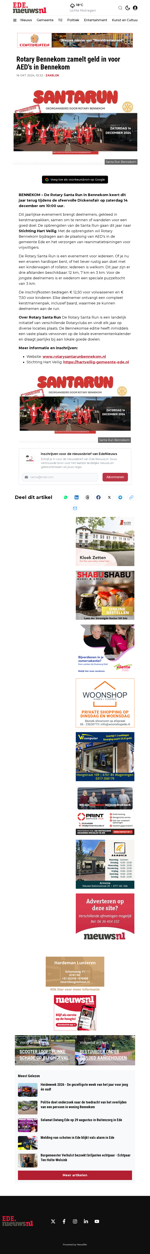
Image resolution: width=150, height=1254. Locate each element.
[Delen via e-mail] (75, 508)
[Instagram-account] (75, 1221)
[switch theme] (127, 8)
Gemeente (45, 20)
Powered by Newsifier (75, 1244)
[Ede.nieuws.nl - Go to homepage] (17, 1221)
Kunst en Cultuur (125, 20)
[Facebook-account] (64, 1221)
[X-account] (53, 1221)
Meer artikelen (75, 1175)
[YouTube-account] (97, 1221)
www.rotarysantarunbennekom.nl (74, 356)
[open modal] (135, 7)
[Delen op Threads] (87, 497)
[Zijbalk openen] (14, 20)
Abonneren (115, 477)
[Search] (120, 7)
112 (60, 20)
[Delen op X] (109, 497)
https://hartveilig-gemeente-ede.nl (96, 362)
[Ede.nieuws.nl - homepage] (30, 8)
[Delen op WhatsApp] (66, 497)
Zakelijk (52, 75)
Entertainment (95, 20)
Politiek (73, 20)
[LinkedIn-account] (86, 1221)
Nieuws (26, 20)
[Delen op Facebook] (98, 497)
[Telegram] (120, 497)
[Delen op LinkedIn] (76, 497)
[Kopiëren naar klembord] (131, 497)
